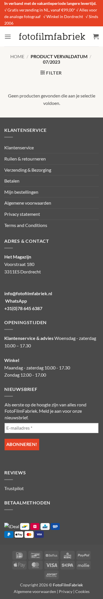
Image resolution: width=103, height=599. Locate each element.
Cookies (82, 591)
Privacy (65, 591)
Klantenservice (19, 147)
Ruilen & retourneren (25, 158)
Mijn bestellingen (21, 192)
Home (17, 56)
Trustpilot (14, 488)
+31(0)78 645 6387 (23, 308)
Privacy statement (22, 214)
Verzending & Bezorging (27, 170)
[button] (7, 37)
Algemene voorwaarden (27, 202)
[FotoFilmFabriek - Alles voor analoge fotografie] (52, 36)
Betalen (11, 180)
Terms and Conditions (25, 225)
